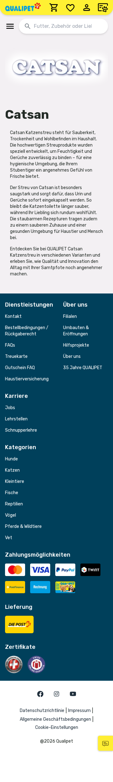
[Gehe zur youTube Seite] (72, 693)
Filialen (70, 316)
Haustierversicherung (27, 379)
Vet (8, 537)
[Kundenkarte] (103, 8)
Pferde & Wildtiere (23, 526)
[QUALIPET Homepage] (23, 8)
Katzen (12, 470)
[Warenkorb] (54, 8)
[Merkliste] (70, 8)
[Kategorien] (10, 26)
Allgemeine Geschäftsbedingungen (55, 719)
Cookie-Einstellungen (56, 727)
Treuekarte (16, 356)
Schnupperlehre (21, 430)
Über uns (72, 356)
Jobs (10, 407)
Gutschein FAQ (20, 367)
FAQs (10, 345)
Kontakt (13, 316)
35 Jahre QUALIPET (82, 367)
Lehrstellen (16, 419)
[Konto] (87, 8)
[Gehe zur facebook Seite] (40, 693)
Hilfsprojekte (76, 345)
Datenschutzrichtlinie (42, 710)
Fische (11, 492)
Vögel (10, 515)
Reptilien (14, 504)
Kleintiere (14, 481)
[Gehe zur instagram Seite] (56, 693)
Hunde (11, 459)
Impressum (79, 710)
